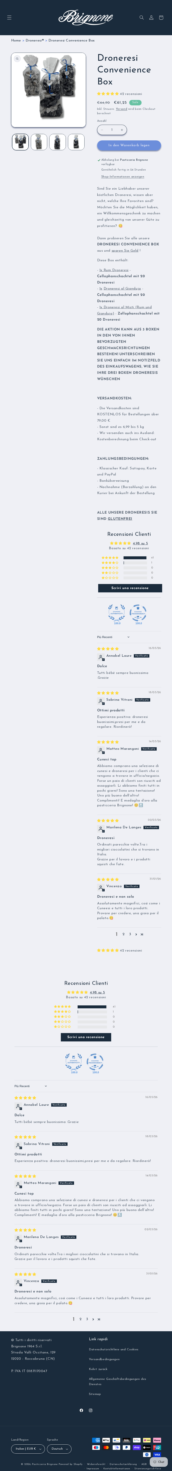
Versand (121, 109)
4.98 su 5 (140, 543)
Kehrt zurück (98, 1369)
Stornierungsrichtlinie (147, 1468)
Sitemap (95, 1394)
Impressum (93, 1468)
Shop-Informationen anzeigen (122, 176)
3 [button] (130, 934)
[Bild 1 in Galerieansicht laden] (20, 142)
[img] (108, 649)
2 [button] (123, 934)
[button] (9, 17)
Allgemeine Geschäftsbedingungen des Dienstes (117, 1382)
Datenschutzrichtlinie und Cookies (113, 1349)
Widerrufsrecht (96, 1464)
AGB (144, 1464)
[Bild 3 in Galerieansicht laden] (57, 142)
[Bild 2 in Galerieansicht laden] (39, 142)
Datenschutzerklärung (123, 1464)
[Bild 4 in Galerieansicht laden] (76, 142)
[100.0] (116, 613)
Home (16, 40)
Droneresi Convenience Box (71, 40)
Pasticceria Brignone (45, 1464)
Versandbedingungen (104, 1359)
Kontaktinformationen (116, 1468)
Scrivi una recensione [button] (130, 588)
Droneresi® (35, 40)
